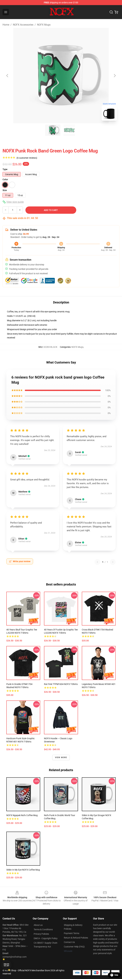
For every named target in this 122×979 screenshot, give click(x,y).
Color (5, 179)
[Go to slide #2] (69, 130)
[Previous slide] (7, 75)
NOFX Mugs (44, 24)
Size (5, 190)
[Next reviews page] (113, 562)
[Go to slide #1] (52, 130)
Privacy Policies (41, 934)
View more (61, 757)
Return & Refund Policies (76, 937)
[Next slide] (114, 75)
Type (5, 169)
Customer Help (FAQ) (74, 946)
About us (38, 925)
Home (6, 24)
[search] (111, 12)
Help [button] (116, 975)
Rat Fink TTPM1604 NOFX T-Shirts (61, 684)
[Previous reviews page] (97, 562)
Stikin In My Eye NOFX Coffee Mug (23, 869)
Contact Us (69, 942)
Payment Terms (71, 933)
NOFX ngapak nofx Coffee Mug (22, 815)
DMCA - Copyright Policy (46, 938)
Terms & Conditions (43, 929)
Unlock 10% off (6, 965)
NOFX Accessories (23, 24)
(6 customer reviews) (27, 158)
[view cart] (116, 12)
